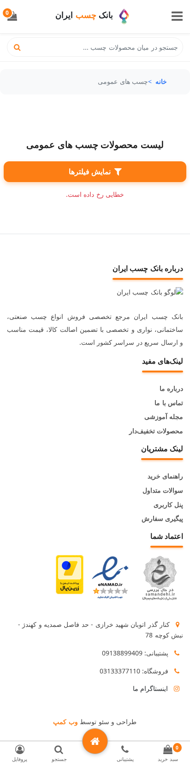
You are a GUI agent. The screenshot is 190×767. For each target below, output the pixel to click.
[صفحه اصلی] (95, 741)
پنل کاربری (168, 504)
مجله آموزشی (163, 416)
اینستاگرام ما (150, 688)
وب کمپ (65, 721)
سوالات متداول (162, 490)
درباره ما (171, 388)
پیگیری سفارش (162, 518)
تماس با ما (168, 402)
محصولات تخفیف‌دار (156, 430)
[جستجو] (17, 47)
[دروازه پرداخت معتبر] (69, 578)
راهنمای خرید (165, 476)
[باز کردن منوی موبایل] (177, 17)
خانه (161, 81)
